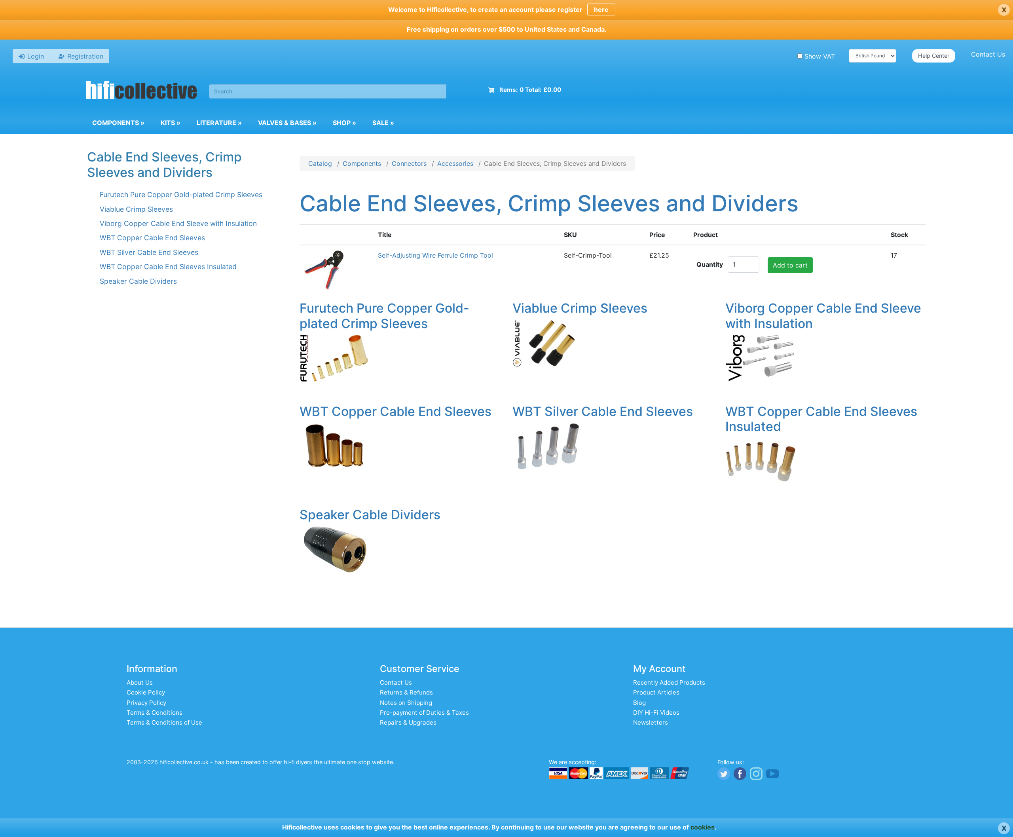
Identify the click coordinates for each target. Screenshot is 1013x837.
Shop (344, 123)
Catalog (320, 163)
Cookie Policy (146, 692)
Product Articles (656, 692)
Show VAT (819, 56)
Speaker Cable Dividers (138, 281)
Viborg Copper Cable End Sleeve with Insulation (178, 223)
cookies (703, 827)
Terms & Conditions (154, 712)
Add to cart (790, 265)
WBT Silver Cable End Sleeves (149, 252)
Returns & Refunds (406, 692)
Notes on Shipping (406, 702)
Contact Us (988, 54)
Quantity (709, 264)
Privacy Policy (146, 702)
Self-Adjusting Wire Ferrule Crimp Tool (435, 255)
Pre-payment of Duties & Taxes (424, 712)
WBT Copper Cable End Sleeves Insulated (168, 266)
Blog (639, 702)
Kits (170, 123)
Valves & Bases (287, 123)
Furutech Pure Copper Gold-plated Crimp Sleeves (181, 194)
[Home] (141, 91)
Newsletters (650, 722)
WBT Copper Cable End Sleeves (152, 237)
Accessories (455, 163)
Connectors (409, 163)
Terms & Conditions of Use (164, 722)
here (601, 9)
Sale (383, 123)
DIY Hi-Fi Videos (656, 712)
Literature (219, 123)
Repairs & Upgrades (408, 722)
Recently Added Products (669, 682)
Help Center (933, 55)
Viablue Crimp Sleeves (136, 209)
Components (118, 123)
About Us (140, 682)
